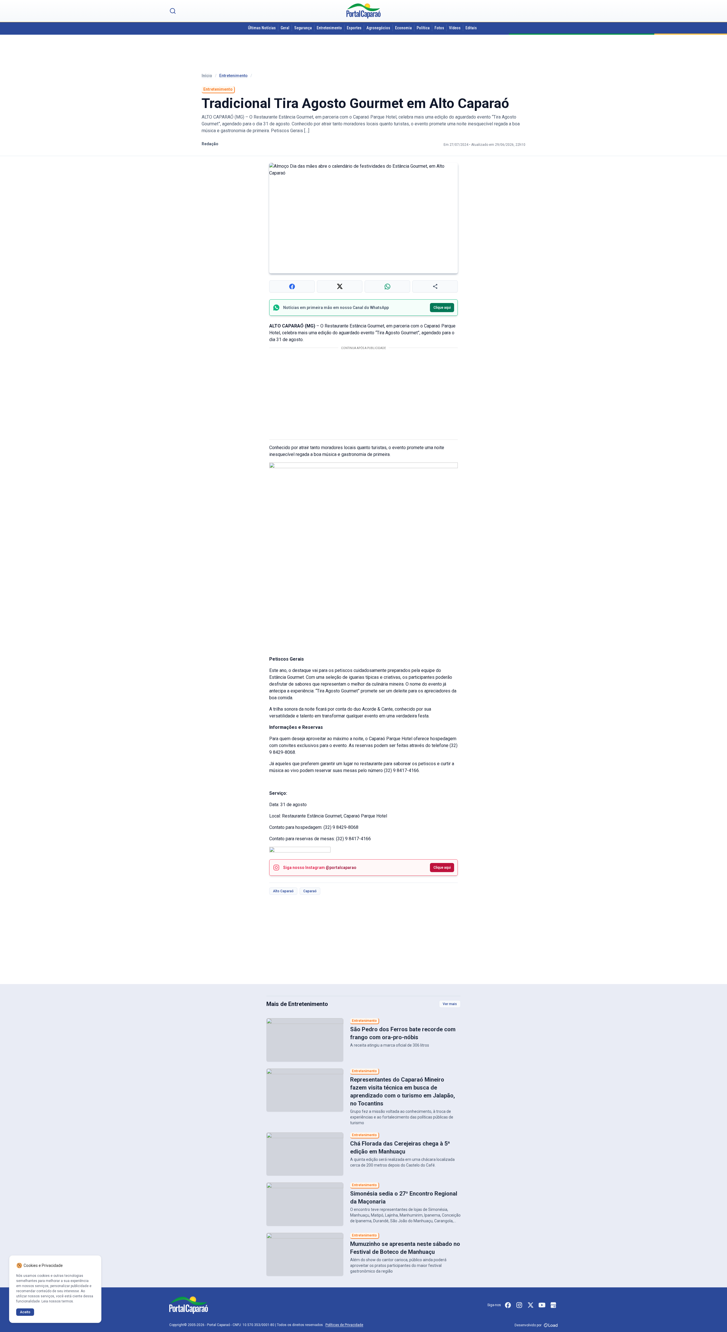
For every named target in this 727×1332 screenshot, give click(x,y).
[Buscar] (172, 10)
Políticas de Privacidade (344, 1325)
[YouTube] (541, 1305)
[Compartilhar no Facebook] (292, 286)
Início (207, 75)
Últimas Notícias (262, 28)
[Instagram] (519, 1305)
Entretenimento (329, 28)
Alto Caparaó (283, 891)
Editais (471, 28)
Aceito (25, 1312)
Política (423, 28)
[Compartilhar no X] (339, 286)
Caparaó (310, 891)
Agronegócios (378, 28)
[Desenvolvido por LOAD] (551, 1325)
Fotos (439, 28)
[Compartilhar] (435, 286)
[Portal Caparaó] (363, 10)
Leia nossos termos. (57, 1301)
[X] (530, 1305)
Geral (285, 28)
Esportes (354, 28)
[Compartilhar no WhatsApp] (387, 286)
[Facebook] (507, 1305)
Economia (403, 28)
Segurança (303, 28)
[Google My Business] (553, 1305)
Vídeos (455, 28)
